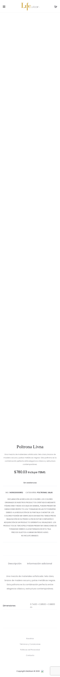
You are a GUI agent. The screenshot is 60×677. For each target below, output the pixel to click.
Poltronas (42, 492)
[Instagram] (33, 663)
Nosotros (30, 638)
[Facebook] (27, 663)
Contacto (30, 655)
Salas (50, 492)
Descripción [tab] (14, 563)
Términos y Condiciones (30, 644)
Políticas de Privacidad (30, 650)
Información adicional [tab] (39, 563)
